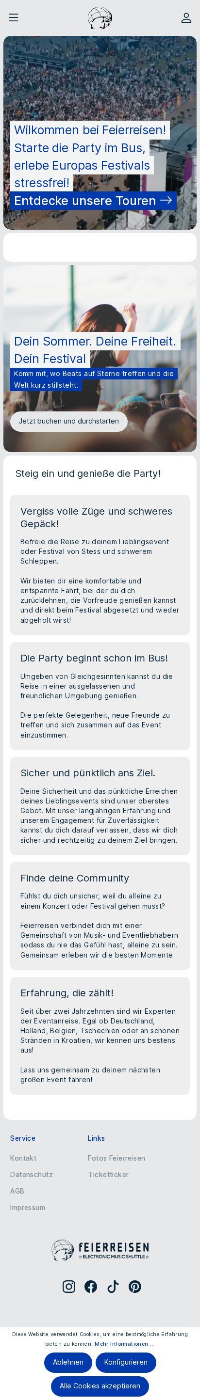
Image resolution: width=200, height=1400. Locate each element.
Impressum (27, 1207)
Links (96, 1138)
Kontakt (23, 1158)
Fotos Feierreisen (116, 1158)
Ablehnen (68, 1362)
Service (22, 1138)
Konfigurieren (126, 1362)
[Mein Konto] (186, 18)
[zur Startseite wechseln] (100, 18)
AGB (17, 1191)
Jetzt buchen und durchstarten (69, 421)
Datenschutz (31, 1175)
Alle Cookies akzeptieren (100, 1386)
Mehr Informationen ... (125, 1344)
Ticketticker (108, 1175)
